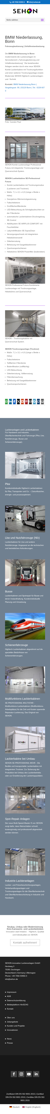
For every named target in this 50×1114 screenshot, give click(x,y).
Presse (10, 1043)
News (9, 1039)
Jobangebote (12, 1022)
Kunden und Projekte (16, 1026)
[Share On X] (18, 401)
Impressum (11, 992)
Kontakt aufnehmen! (25, 942)
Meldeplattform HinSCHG (17, 1005)
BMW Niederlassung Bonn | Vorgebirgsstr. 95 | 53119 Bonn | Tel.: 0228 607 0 (25, 87)
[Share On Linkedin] (10, 401)
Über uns (11, 1017)
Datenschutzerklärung (16, 1000)
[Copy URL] (38, 401)
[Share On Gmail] (34, 401)
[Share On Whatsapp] (6, 401)
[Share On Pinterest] (26, 401)
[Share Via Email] (30, 401)
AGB (9, 996)
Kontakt (10, 1009)
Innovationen (12, 1030)
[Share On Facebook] (14, 401)
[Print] (42, 401)
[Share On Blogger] (22, 401)
